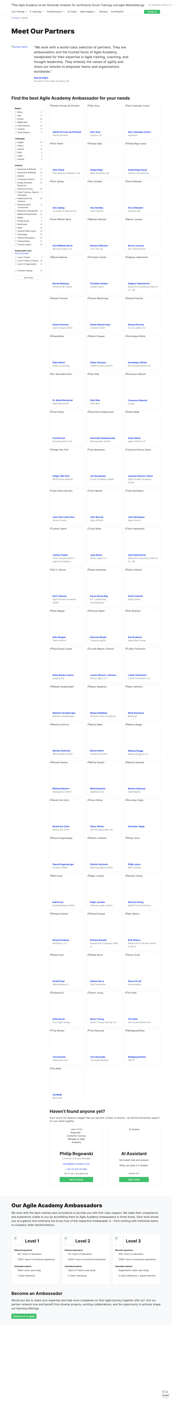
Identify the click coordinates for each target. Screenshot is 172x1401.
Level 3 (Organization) (29, 264)
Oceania (29, 129)
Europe (29, 119)
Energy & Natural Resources (29, 184)
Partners (103, 11)
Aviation (29, 176)
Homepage (15, 18)
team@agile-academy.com (76, 1163)
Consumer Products (29, 179)
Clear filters (28, 278)
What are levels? (22, 253)
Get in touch (76, 1179)
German (29, 149)
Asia (29, 115)
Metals (29, 217)
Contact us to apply (24, 1316)
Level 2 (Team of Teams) (29, 260)
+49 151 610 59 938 (76, 1169)
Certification (117, 11)
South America (29, 132)
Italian (29, 156)
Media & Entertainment (29, 214)
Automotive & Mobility (29, 172)
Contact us (152, 12)
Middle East (29, 122)
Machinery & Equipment (29, 211)
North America (29, 125)
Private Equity (29, 221)
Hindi (29, 152)
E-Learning (36, 11)
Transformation (54, 11)
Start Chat (134, 1179)
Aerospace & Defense (29, 169)
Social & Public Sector (29, 231)
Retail (29, 227)
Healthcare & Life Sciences (29, 199)
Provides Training (29, 270)
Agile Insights (87, 11)
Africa (29, 112)
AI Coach (72, 11)
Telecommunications (29, 238)
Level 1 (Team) (29, 257)
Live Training (18, 11)
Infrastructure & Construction (29, 206)
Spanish (29, 159)
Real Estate (29, 224)
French (29, 145)
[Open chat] (165, 1394)
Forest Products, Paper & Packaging (29, 193)
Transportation (29, 241)
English (29, 142)
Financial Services (29, 189)
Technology (29, 234)
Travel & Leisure (29, 244)
